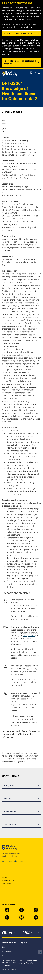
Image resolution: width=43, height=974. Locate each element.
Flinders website (8, 880)
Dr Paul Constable (12, 111)
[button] (31, 73)
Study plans (9, 785)
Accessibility (7, 951)
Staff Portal (6, 884)
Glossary (5, 877)
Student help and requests (12, 861)
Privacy (4, 956)
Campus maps (10, 824)
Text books (9, 798)
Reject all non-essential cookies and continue (20, 62)
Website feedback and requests (14, 942)
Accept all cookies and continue (18, 33)
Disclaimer (6, 947)
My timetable (10, 811)
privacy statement (10, 16)
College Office (29, 635)
